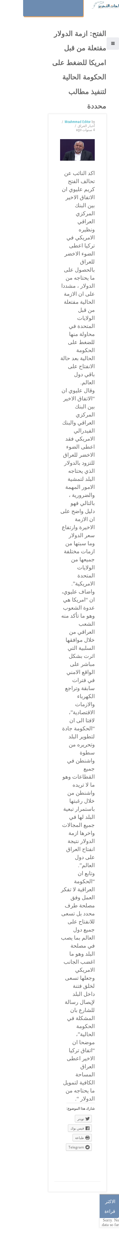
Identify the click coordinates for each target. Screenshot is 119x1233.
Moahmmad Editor (78, 122)
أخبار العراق (86, 126)
